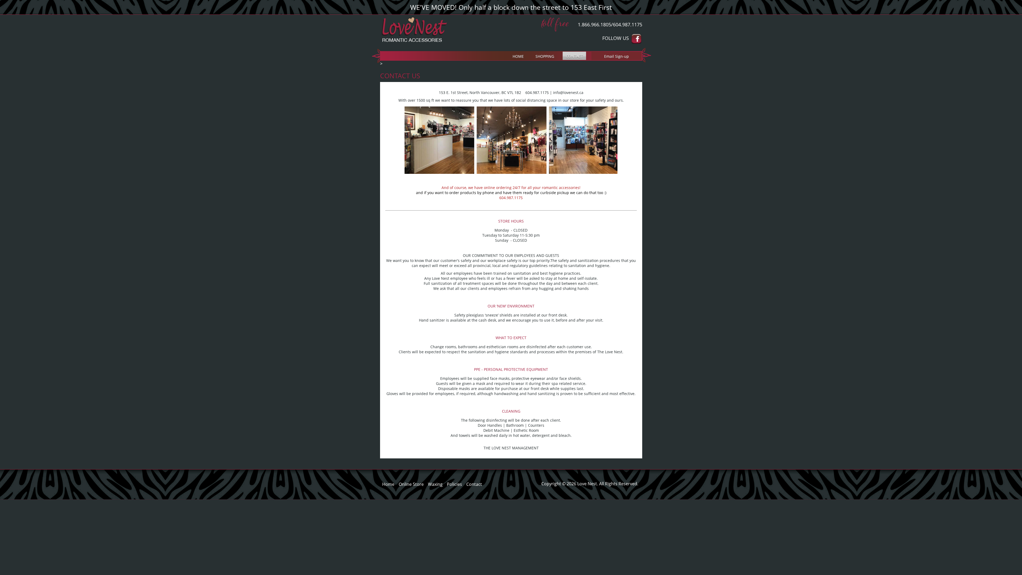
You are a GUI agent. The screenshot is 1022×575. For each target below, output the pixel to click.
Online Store (411, 484)
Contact (474, 484)
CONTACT (574, 56)
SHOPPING (544, 56)
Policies (454, 484)
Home (388, 484)
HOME (518, 56)
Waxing (435, 484)
